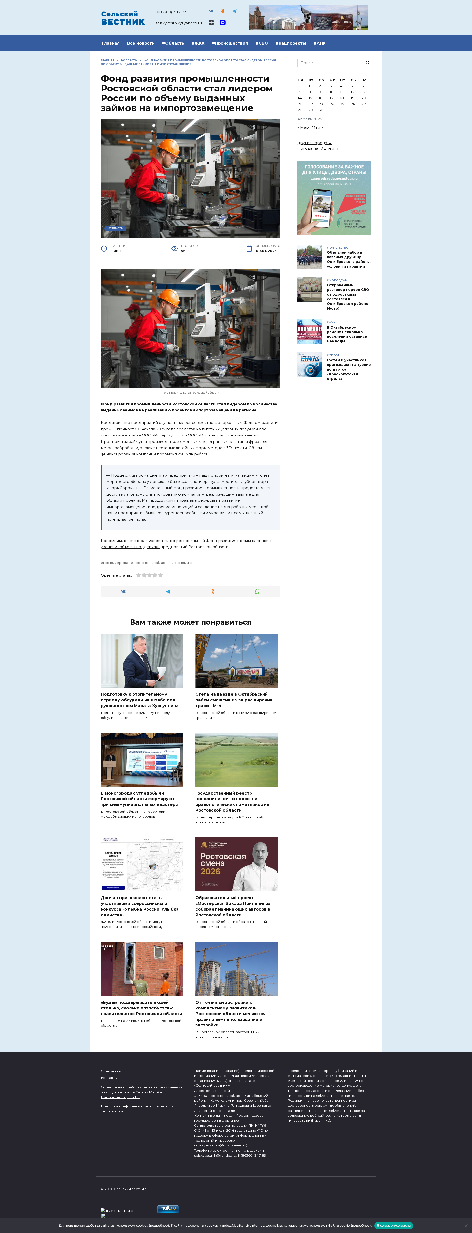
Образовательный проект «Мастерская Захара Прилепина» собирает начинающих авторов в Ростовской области (232, 906)
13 (363, 92)
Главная (111, 43)
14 (300, 98)
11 (341, 92)
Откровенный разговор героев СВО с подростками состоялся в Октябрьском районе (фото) (348, 296)
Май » (317, 127)
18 (342, 98)
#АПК (319, 43)
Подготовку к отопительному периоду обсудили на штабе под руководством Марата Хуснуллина (140, 700)
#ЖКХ (198, 43)
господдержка (115, 563)
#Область (173, 43)
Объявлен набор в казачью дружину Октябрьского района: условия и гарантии (349, 259)
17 (331, 98)
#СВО (261, 43)
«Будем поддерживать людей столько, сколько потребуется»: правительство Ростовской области (141, 1008)
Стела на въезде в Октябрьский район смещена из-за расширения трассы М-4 (234, 700)
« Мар (303, 127)
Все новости (141, 43)
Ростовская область (150, 563)
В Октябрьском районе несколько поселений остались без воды (347, 334)
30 (321, 110)
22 (311, 104)
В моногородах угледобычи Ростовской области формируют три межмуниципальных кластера (139, 799)
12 (352, 92)
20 (363, 98)
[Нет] (465, 1225)
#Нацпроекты (290, 43)
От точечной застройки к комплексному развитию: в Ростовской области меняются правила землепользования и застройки (230, 1013)
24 (332, 104)
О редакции (111, 1071)
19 (352, 98)
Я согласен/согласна (394, 1225)
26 (353, 104)
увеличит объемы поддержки (130, 546)
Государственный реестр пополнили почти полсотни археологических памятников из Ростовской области (232, 801)
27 (363, 104)
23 (321, 104)
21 (299, 104)
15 (310, 98)
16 (320, 98)
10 (332, 92)
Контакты (109, 1078)
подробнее (159, 1225)
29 (311, 110)
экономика (183, 563)
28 (300, 110)
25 (342, 104)
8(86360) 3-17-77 (171, 12)
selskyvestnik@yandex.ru (179, 23)
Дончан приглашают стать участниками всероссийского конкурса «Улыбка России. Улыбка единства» (140, 906)
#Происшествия (230, 43)
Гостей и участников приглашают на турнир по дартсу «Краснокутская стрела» (349, 369)
